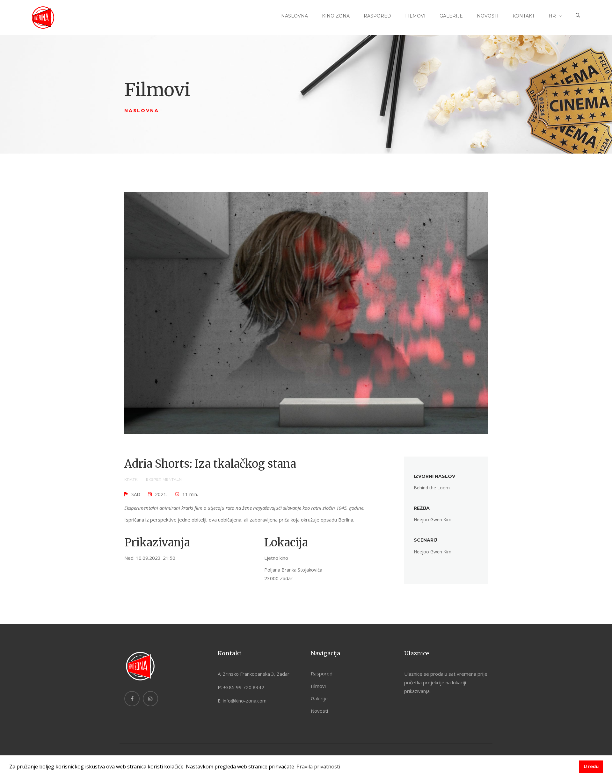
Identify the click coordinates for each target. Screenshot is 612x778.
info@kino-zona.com (244, 700)
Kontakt (524, 16)
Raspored (377, 16)
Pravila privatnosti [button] (318, 766)
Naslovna (294, 16)
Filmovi (415, 16)
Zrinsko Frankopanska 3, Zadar (256, 674)
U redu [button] (591, 766)
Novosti (488, 16)
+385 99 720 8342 (243, 687)
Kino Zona (336, 16)
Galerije (451, 16)
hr (552, 16)
